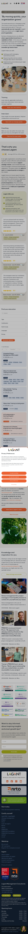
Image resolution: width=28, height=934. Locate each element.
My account (4, 844)
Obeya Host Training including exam (13, 403)
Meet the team (14, 514)
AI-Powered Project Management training (9, 439)
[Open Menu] (10, 3)
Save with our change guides (14, 122)
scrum (3, 837)
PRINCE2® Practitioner (8, 833)
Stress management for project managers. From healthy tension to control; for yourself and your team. (13, 597)
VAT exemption (5, 846)
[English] (24, 3)
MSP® (3, 825)
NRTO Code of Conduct (14, 793)
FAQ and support (6, 862)
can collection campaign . (14, 500)
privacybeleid (7, 760)
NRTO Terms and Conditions (14, 791)
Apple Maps (17, 895)
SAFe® (3, 835)
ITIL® (3, 822)
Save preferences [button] (14, 480)
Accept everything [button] (14, 473)
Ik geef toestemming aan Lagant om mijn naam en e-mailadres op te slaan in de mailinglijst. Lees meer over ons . (13, 758)
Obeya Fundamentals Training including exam (10, 371)
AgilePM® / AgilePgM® (8, 816)
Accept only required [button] (14, 477)
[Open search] (14, 3)
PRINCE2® (4, 829)
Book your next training (14, 107)
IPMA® (3, 820)
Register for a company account (10, 848)
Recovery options (8, 340)
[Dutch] (22, 3)
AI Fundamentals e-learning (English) (9, 415)
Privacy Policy (14, 484)
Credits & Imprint (13, 931)
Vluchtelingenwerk (6, 492)
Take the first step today (14, 136)
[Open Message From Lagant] (24, 929)
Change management (7, 818)
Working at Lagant (6, 858)
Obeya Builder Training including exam (10, 389)
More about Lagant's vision (14, 509)
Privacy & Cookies (6, 865)
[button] (14, 319)
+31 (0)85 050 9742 (6, 892)
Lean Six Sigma (5, 823)
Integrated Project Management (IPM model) (10, 354)
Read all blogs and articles (14, 574)
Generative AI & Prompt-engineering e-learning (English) (12, 427)
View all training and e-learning (10, 809)
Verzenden (14, 752)
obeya (3, 827)
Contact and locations (7, 860)
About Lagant (5, 854)
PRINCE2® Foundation (8, 831)
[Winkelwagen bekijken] (19, 3)
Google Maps (6, 895)
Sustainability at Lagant (8, 856)
